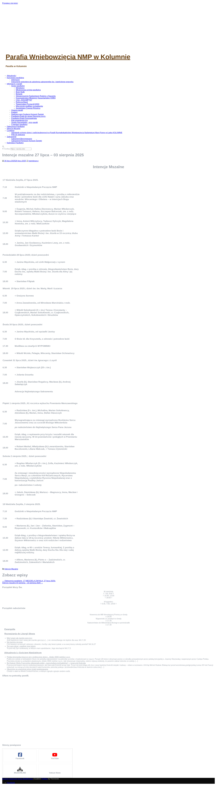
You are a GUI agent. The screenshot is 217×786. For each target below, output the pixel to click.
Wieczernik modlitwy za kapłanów (29, 106)
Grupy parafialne (18, 86)
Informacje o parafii (14, 84)
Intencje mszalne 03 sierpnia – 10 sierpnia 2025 (22, 583)
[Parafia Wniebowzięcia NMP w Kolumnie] (45, 47)
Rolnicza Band (22, 102)
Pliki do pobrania (18, 135)
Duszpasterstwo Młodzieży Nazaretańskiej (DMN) (36, 98)
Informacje (15, 80)
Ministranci (20, 88)
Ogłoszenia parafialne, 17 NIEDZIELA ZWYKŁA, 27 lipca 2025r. (29, 581)
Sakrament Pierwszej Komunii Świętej (26, 141)
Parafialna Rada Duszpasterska (24, 118)
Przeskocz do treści (10, 3)
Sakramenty (11, 137)
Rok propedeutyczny (19, 120)
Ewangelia (9, 629)
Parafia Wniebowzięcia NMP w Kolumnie (68, 56)
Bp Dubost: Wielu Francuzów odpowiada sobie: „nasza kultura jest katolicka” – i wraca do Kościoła (46, 663)
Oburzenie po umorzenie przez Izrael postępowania (27, 669)
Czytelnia (10, 131)
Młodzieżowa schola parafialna (28, 90)
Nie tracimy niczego (15, 642)
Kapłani (14, 112)
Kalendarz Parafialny (15, 143)
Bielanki (19, 94)
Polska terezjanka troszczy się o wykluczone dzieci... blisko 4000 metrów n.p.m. (38, 657)
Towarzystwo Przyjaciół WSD (27, 104)
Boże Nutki (20, 92)
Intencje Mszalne (13, 129)
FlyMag (45, 779)
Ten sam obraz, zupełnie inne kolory (21, 646)
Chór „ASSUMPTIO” (24, 100)
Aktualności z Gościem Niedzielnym (23, 653)
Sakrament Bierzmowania (21, 139)
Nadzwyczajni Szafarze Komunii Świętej (27, 114)
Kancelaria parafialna (15, 78)
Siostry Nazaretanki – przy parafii (24, 122)
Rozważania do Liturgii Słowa (19, 634)
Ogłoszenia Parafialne (16, 126)
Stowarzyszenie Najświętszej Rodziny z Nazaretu (36, 96)
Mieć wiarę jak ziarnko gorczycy (19, 638)
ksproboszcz (33, 161)
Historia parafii (17, 110)
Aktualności (11, 76)
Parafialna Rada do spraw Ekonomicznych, (28, 116)
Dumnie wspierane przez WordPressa (17, 779)
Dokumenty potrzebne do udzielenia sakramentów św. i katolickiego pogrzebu (42, 82)
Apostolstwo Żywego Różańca (28, 108)
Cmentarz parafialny (19, 124)
